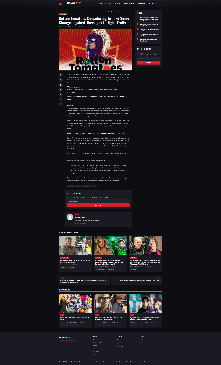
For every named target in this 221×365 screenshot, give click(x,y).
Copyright (140, 361)
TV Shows (117, 3)
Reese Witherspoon (100, 269)
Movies (110, 3)
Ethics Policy (133, 361)
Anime (62, 315)
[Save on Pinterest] (61, 75)
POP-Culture (141, 3)
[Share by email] (61, 95)
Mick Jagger (133, 269)
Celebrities (101, 3)
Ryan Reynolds (110, 269)
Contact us (99, 361)
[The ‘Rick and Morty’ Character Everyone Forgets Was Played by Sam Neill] (75, 245)
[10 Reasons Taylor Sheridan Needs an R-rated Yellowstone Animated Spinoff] (110, 303)
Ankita (96, 266)
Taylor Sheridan (99, 324)
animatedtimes (62, 26)
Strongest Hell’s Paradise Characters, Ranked (149, 30)
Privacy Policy (148, 361)
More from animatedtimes (81, 224)
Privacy (143, 340)
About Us (105, 361)
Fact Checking (120, 361)
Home (60, 11)
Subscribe (98, 205)
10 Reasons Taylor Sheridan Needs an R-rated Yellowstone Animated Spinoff (109, 319)
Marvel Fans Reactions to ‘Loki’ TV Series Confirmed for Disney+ (100, 133)
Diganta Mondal (64, 322)
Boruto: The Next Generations (73, 324)
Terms (143, 343)
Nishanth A (63, 265)
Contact (119, 343)
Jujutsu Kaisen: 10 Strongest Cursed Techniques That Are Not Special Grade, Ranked (145, 319)
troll (95, 186)
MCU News (96, 348)
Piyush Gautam (134, 322)
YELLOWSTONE (108, 324)
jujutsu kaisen (134, 324)
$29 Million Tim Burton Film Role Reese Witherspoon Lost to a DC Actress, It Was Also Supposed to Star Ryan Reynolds (109, 262)
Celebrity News (75, 11)
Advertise (120, 346)
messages (78, 186)
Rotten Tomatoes (87, 186)
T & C (126, 361)
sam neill (72, 267)
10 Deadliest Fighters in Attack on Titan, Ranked (148, 40)
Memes (154, 3)
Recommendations (129, 3)
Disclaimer (112, 361)
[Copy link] (61, 99)
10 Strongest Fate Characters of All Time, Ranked (149, 25)
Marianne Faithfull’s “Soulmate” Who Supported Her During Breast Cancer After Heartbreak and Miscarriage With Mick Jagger (145, 262)
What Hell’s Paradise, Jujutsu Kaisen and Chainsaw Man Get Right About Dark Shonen (149, 19)
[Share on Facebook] (61, 85)
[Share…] (61, 104)
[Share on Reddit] (61, 90)
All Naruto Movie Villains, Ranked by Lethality (149, 35)
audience (70, 186)
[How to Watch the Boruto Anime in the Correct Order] (75, 303)
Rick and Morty (64, 267)
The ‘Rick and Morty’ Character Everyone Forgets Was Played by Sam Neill (75, 261)
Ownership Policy (157, 361)
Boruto (62, 324)
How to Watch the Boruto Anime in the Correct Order (74, 319)
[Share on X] (61, 80)
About (119, 340)
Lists (148, 3)
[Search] (160, 3)
